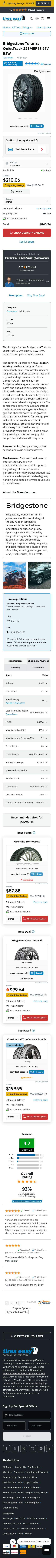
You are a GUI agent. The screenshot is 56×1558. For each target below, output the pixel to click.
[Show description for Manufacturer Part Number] (46, 802)
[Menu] (48, 18)
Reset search (28, 33)
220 (45, 64)
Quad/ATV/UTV (10, 1528)
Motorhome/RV (30, 1523)
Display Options (21, 1308)
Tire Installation (31, 1487)
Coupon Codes (30, 1482)
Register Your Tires (27, 1477)
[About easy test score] (27, 126)
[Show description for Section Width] (46, 778)
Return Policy (9, 1477)
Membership (9, 1482)
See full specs (26, 241)
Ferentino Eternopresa (27, 841)
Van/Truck (32, 1518)
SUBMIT (26, 1436)
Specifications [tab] (15, 660)
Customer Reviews (12, 1487)
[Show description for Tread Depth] (46, 746)
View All (28, 1533)
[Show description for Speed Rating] (46, 701)
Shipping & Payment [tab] (38, 660)
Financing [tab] (15, 667)
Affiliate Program (31, 1497)
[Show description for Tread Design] (46, 754)
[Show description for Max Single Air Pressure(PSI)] (46, 738)
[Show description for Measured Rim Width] (46, 770)
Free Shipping (10, 1502)
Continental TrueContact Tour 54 (26, 1039)
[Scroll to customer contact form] (47, 281)
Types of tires (11, 714)
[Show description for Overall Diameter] (46, 794)
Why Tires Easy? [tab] (36, 295)
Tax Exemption (32, 1502)
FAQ (20, 1482)
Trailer (42, 1518)
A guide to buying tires (15, 702)
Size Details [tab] (38, 667)
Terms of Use (9, 1492)
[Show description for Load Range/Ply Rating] (46, 712)
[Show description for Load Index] (46, 691)
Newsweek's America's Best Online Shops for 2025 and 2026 (24, 1373)
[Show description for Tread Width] (46, 786)
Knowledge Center (12, 1497)
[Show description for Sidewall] (46, 683)
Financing (19, 1472)
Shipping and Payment (36, 1472)
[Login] (37, 18)
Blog (21, 1502)
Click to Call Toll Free (28, 1336)
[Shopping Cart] (42, 18)
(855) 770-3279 (18, 632)
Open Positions (10, 1507)
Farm (20, 1533)
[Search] (31, 18)
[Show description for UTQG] (46, 722)
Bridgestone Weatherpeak (26, 940)
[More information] (34, 832)
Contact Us (20, 1467)
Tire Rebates (34, 1467)
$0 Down (18, 191)
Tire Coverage (25, 1492)
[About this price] (43, 185)
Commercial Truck (12, 1523)
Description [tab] (16, 295)
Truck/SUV (20, 1518)
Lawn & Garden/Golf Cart (31, 1528)
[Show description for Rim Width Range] (46, 762)
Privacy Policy (40, 1492)
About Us (7, 1472)
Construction (9, 1533)
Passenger (8, 57)
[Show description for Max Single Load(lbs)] (46, 730)
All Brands (8, 1467)
